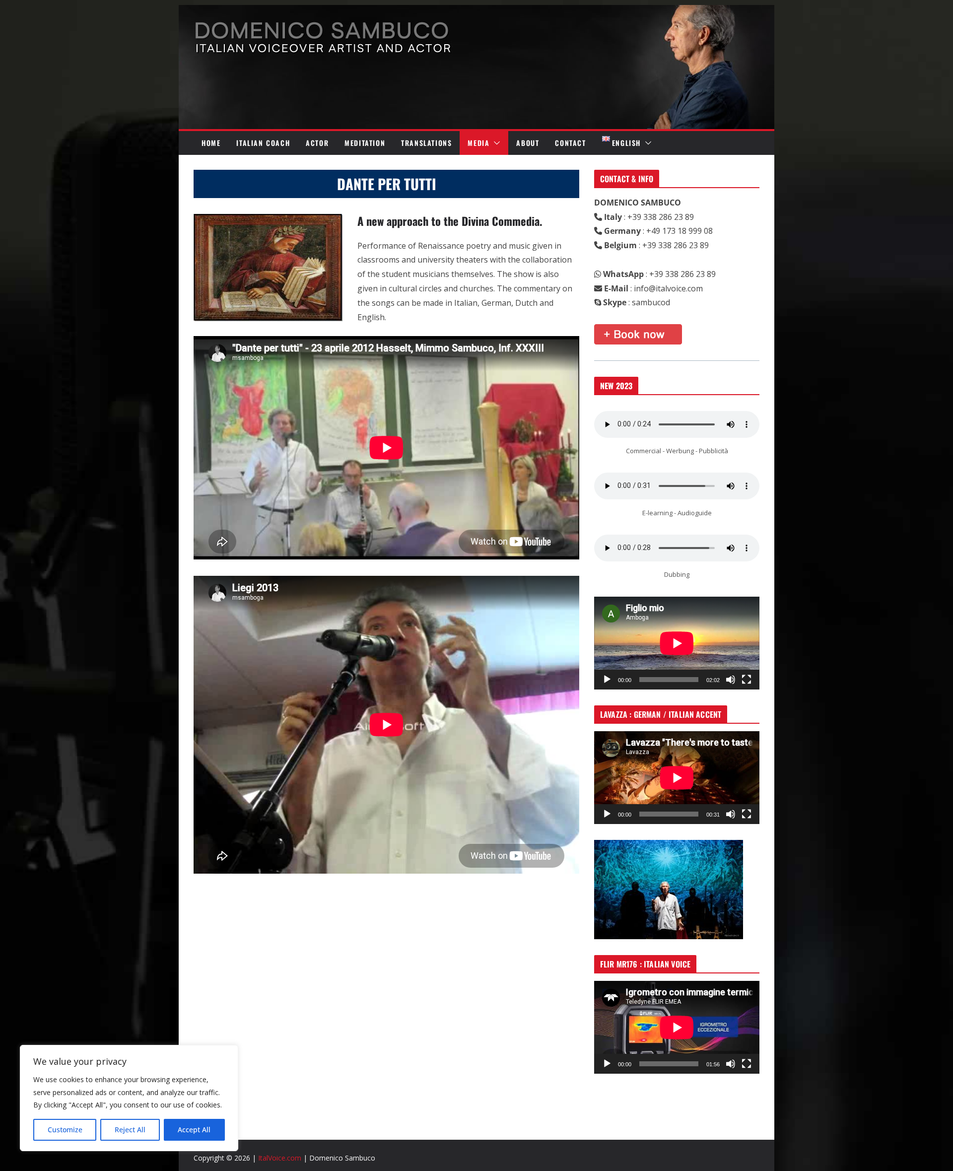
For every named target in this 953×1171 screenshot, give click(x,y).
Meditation (364, 143)
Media (478, 143)
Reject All (130, 1129)
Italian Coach (263, 143)
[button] (494, 143)
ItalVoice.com (279, 1158)
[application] (676, 643)
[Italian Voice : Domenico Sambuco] (476, 11)
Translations (426, 143)
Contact (570, 143)
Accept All (194, 1129)
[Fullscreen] (746, 680)
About (527, 143)
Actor (317, 143)
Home (211, 143)
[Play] (607, 680)
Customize (65, 1129)
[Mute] (731, 680)
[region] (129, 1098)
